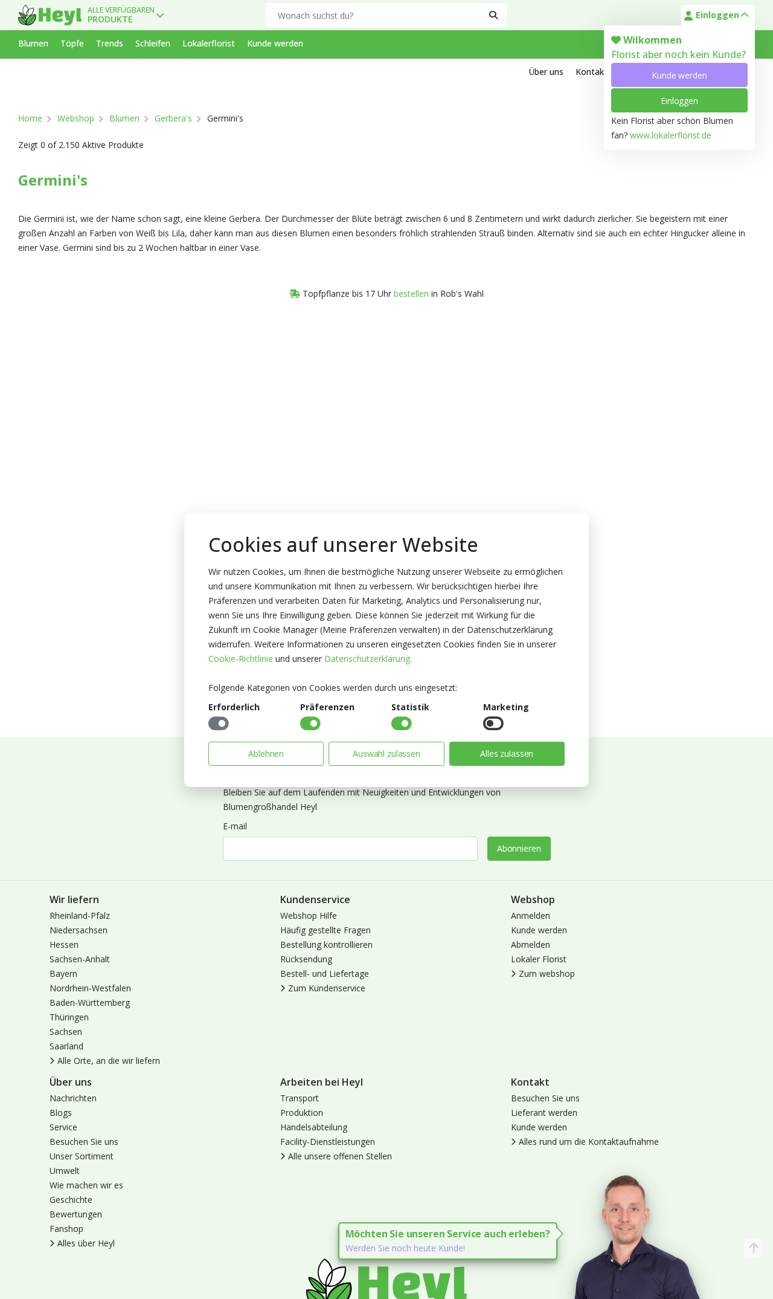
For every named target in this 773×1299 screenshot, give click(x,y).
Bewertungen (76, 1214)
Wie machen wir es (86, 1185)
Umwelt (65, 1170)
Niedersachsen (78, 930)
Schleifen (152, 43)
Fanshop (66, 1228)
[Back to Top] (753, 1248)
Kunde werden (679, 75)
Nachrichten (73, 1098)
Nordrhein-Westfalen (90, 988)
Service (63, 1127)
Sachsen (66, 1031)
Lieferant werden (544, 1112)
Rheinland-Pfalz (80, 915)
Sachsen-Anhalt (80, 959)
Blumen (33, 43)
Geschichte (71, 1199)
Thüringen (69, 1017)
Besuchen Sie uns (84, 1141)
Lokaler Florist (538, 959)
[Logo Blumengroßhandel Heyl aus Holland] (50, 15)
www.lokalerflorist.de (670, 135)
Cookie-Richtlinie (240, 658)
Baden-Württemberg (90, 1002)
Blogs (61, 1112)
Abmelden (530, 944)
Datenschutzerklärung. (368, 658)
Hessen (64, 944)
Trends (109, 43)
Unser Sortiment (82, 1156)
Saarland (66, 1046)
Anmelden (530, 915)
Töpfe (72, 43)
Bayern (63, 973)
